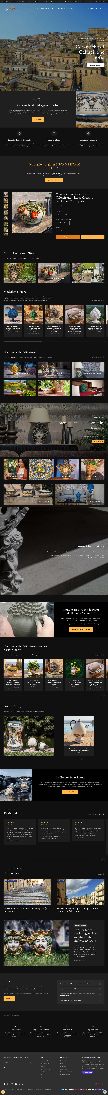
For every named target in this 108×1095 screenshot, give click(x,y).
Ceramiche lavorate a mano (12, 1033)
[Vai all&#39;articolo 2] (6, 200)
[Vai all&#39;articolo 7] (6, 230)
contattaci (68, 1035)
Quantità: (58, 227)
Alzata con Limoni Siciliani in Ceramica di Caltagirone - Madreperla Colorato (13, 683)
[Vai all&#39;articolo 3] (6, 206)
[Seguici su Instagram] (8, 1084)
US (41, 1074)
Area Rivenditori (44, 1072)
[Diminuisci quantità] (58, 230)
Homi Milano (44, 1066)
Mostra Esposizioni (70, 792)
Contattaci (9, 998)
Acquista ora (92, 237)
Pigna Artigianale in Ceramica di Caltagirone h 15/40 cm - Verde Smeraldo (33, 329)
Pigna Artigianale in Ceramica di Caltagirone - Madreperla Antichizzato (54, 329)
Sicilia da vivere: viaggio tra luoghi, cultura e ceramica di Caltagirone (78, 910)
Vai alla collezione (98, 441)
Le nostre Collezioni (96, 65)
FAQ (61, 1063)
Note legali (63, 1066)
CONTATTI (70, 8)
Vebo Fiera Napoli (45, 1069)
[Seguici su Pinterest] (12, 1084)
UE (41, 1077)
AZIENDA (60, 8)
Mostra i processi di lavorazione (81, 629)
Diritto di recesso (65, 1074)
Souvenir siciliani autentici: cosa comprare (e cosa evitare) (25, 910)
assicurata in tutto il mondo (44, 1033)
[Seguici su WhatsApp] (23, 1084)
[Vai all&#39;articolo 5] (6, 218)
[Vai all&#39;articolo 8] (6, 235)
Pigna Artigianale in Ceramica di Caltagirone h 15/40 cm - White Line (95, 328)
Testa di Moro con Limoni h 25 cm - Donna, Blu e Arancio (33, 682)
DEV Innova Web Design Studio (43, 1089)
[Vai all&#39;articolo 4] (6, 212)
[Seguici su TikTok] (19, 1084)
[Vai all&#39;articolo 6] (6, 224)
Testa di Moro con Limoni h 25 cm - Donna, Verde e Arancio (74, 682)
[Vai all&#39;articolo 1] (6, 194)
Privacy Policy (64, 1069)
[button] (3, 1092)
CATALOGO (44, 8)
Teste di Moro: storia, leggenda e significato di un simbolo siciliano (85, 935)
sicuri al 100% (98, 1033)
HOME (36, 8)
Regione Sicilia (44, 1063)
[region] (54, 139)
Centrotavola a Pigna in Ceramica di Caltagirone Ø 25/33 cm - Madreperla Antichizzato (74, 329)
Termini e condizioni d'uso (67, 1072)
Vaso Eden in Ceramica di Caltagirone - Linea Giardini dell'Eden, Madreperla (74, 197)
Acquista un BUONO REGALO (54, 180)
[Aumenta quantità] (65, 230)
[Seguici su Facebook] (5, 1084)
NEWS (53, 8)
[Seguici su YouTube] (16, 1084)
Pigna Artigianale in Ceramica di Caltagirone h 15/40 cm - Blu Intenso (13, 328)
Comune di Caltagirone (46, 1061)
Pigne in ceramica (10, 297)
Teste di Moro (64, 1061)
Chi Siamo (38, 119)
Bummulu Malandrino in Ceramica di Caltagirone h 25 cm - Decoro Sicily (79, 749)
